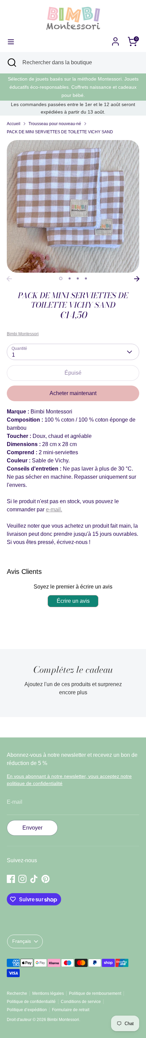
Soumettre (73, 545)
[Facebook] (54, 567)
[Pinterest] (89, 567)
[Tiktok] (77, 567)
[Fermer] (130, 462)
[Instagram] (65, 567)
